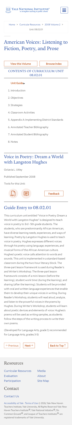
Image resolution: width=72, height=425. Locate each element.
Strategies (16, 105)
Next (27, 345)
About (41, 376)
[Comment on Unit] (26, 193)
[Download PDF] (13, 193)
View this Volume (20, 63)
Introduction (18, 90)
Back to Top (57, 345)
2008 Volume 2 (52, 24)
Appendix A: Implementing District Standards (37, 119)
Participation (12, 381)
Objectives (17, 97)
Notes (14, 141)
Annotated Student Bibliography (29, 134)
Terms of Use (31, 403)
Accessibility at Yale (13, 403)
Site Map (43, 381)
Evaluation (11, 376)
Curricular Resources (29, 24)
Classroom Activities (23, 112)
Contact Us (11, 396)
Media (41, 371)
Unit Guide (17, 83)
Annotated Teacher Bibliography (29, 127)
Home (12, 24)
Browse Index (54, 63)
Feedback (53, 193)
